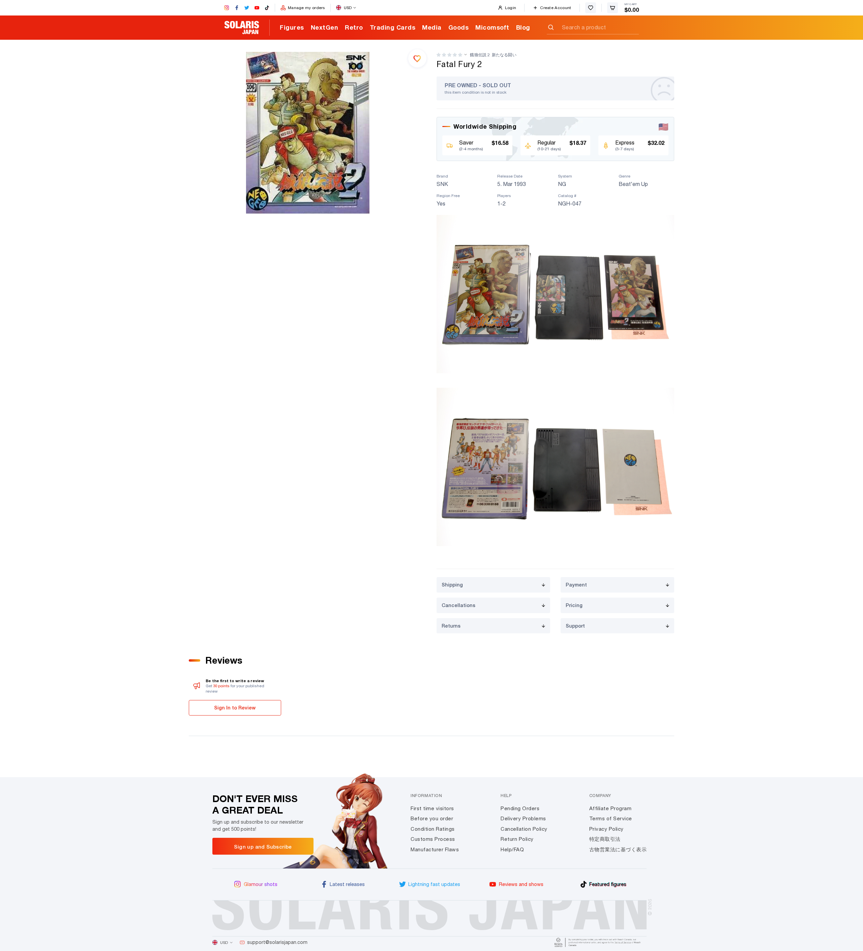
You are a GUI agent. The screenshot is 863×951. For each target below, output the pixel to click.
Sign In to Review (235, 707)
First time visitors (432, 808)
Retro (354, 27)
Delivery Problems (523, 818)
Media (432, 27)
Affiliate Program (610, 808)
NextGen (324, 27)
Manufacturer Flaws (435, 849)
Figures (292, 27)
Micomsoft (492, 27)
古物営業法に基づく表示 (618, 849)
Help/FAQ (512, 849)
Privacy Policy (606, 829)
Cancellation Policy (524, 829)
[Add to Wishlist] (417, 58)
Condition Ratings (433, 829)
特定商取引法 (605, 839)
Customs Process (433, 839)
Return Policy (517, 839)
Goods (458, 27)
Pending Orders (520, 808)
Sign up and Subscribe (263, 847)
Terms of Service (610, 818)
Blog (523, 27)
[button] (449, 54)
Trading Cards (393, 27)
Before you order (432, 818)
